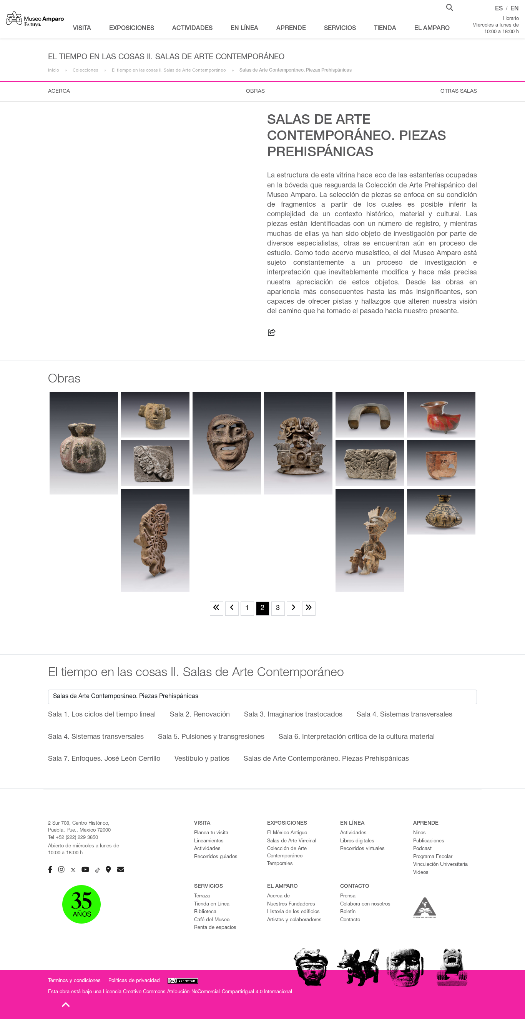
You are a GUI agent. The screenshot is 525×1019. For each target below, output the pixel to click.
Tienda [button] (385, 29)
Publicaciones (428, 841)
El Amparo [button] (432, 29)
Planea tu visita (211, 833)
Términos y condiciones (74, 981)
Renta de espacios (215, 927)
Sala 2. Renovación (200, 715)
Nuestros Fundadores (291, 904)
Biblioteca (205, 912)
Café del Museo (211, 920)
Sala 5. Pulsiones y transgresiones (211, 737)
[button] (449, 7)
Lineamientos (209, 841)
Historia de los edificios (293, 912)
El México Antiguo (287, 833)
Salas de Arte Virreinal (291, 841)
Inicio (53, 70)
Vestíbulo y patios (201, 759)
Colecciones (85, 70)
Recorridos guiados (216, 857)
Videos (421, 872)
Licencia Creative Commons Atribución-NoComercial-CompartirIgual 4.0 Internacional (197, 992)
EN (514, 9)
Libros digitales (357, 841)
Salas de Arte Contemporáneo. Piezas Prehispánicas (326, 759)
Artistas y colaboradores (294, 920)
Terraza (202, 896)
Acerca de (278, 896)
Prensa (348, 896)
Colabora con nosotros (365, 904)
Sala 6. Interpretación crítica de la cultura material (357, 737)
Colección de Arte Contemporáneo (287, 853)
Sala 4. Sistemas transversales (404, 715)
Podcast (422, 849)
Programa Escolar (432, 857)
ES (499, 9)
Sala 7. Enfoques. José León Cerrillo (104, 759)
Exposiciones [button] (131, 29)
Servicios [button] (340, 29)
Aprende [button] (291, 29)
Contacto (350, 920)
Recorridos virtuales (362, 849)
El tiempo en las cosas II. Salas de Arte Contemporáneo (169, 70)
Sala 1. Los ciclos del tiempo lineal (102, 715)
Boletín (348, 912)
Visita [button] (82, 29)
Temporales (280, 864)
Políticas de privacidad (134, 981)
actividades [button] (192, 29)
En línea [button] (244, 29)
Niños (419, 833)
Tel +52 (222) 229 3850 (73, 837)
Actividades (207, 849)
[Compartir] (271, 334)
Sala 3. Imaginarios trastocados (293, 715)
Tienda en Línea (211, 904)
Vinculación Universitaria (440, 864)
